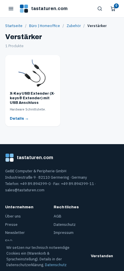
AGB (57, 216)
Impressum (64, 232)
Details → (19, 118)
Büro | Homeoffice (44, 25)
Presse (11, 224)
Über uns (13, 216)
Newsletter (15, 232)
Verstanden (102, 256)
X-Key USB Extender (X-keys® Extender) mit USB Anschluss (32, 98)
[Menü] (11, 8)
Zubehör (74, 25)
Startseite (13, 25)
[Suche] (100, 8)
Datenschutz (65, 224)
